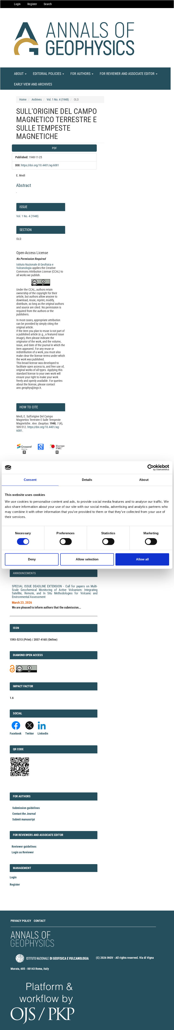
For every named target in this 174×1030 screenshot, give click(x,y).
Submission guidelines (26, 808)
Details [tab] (87, 479)
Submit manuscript (23, 819)
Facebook (15, 733)
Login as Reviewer (23, 852)
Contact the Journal (24, 813)
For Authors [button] (80, 74)
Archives (37, 99)
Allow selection (87, 559)
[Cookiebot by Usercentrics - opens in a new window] (150, 467)
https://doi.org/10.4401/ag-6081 (40, 165)
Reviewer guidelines (24, 846)
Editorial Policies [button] (47, 74)
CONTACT (40, 920)
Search (48, 4)
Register (32, 4)
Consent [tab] (30, 479)
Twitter (29, 733)
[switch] (66, 541)
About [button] (19, 74)
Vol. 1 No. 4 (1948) (58, 99)
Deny (32, 559)
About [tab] (144, 479)
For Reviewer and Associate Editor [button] (127, 74)
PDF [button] (54, 148)
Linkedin (43, 733)
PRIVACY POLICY (21, 920)
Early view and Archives (33, 84)
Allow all (142, 559)
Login (17, 4)
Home (23, 99)
